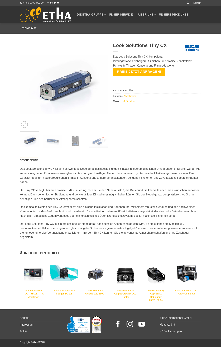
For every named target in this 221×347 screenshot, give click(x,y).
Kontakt (197, 3)
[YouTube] (58, 3)
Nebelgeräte (28, 28)
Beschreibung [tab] (29, 160)
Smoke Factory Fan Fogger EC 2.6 (64, 292)
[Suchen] (188, 3)
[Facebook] (48, 3)
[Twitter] (55, 3)
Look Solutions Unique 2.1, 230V (94, 292)
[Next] (102, 84)
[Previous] (26, 84)
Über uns (146, 14)
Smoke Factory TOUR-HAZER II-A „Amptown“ (33, 293)
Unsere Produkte (173, 14)
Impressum (26, 324)
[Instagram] (51, 3)
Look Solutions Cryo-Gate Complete (186, 292)
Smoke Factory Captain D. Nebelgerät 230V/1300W (156, 295)
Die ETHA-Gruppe (90, 14)
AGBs (23, 331)
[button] (24, 124)
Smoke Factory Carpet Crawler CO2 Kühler (125, 293)
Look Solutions (128, 101)
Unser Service (121, 14)
